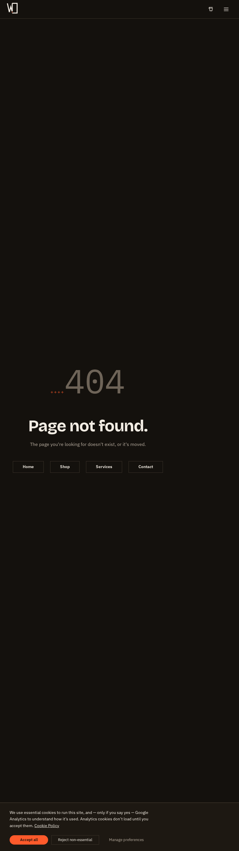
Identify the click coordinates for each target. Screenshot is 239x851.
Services (104, 466)
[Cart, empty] (211, 9)
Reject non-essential (75, 839)
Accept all (29, 839)
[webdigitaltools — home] (12, 9)
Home (28, 466)
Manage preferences (126, 839)
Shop (65, 466)
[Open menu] (226, 9)
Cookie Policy (46, 825)
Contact (145, 466)
